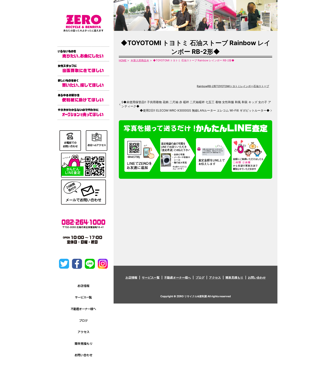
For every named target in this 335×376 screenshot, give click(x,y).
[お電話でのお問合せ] (70, 140)
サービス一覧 (151, 277)
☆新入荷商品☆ (140, 60)
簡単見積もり (234, 277)
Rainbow (202, 86)
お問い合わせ (257, 277)
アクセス (215, 277)
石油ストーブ (261, 86)
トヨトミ (235, 86)
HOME (122, 60)
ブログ (200, 277)
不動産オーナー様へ (177, 277)
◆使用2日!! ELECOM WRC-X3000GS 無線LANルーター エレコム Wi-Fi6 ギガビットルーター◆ (205, 110)
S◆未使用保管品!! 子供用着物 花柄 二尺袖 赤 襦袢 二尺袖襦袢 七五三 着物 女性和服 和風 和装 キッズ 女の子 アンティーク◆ (196, 104)
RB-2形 (211, 86)
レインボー (246, 86)
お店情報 (131, 277)
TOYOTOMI (223, 86)
